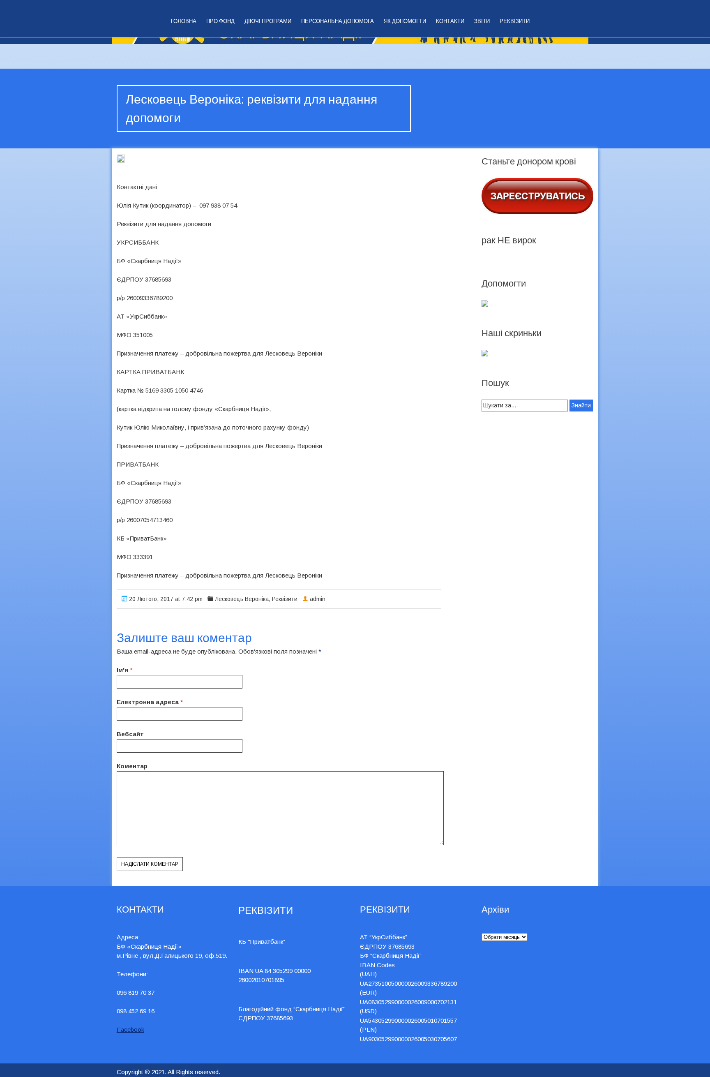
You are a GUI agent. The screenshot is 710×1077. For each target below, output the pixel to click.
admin (317, 599)
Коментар (132, 766)
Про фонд (220, 21)
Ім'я (122, 669)
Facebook (130, 1029)
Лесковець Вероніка (242, 599)
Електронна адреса (148, 701)
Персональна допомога (337, 21)
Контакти (450, 21)
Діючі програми (267, 21)
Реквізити (515, 21)
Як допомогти (405, 21)
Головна (183, 21)
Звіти (482, 21)
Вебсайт (130, 733)
